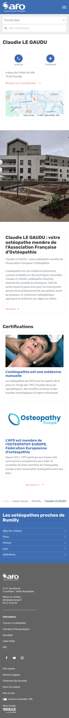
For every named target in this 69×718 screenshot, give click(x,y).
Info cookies (9, 668)
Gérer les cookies (11, 687)
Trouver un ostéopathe (14, 623)
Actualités (8, 635)
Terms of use (28, 115)
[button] (64, 7)
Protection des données (15, 681)
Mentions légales (11, 675)
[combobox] (34, 20)
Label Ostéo (9, 641)
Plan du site (9, 693)
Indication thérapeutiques (16, 629)
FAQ (5, 647)
